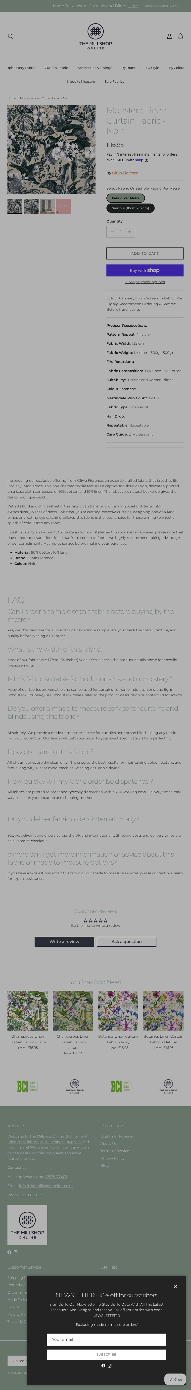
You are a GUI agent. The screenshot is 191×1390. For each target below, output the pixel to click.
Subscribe (106, 1354)
